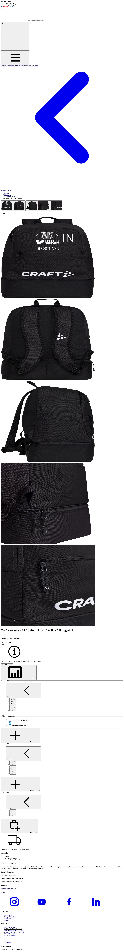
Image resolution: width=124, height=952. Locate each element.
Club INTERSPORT (10, 934)
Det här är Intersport (10, 927)
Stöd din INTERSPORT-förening (14, 932)
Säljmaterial (7, 942)
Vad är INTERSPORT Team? (13, 929)
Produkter (18, 65)
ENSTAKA (4, 664)
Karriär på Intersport (10, 935)
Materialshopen (11, 65)
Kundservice (34, 65)
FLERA (10, 664)
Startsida (6, 193)
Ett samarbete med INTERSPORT (14, 930)
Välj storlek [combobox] (9, 697)
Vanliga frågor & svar (10, 917)
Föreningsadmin (26, 65)
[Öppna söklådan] (15, 29)
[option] (12, 699)
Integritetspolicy (9, 918)
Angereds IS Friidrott (10, 196)
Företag (6, 920)
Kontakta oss (8, 915)
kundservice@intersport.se (8, 888)
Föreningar (4, 65)
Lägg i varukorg (33, 832)
